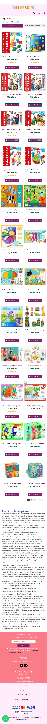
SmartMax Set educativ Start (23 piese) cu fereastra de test (12, 94)
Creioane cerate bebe (12, 250)
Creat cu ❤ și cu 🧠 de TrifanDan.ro (18, 718)
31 (39, 500)
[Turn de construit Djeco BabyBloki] (35, 354)
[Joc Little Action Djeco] (35, 196)
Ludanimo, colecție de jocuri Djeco (12, 330)
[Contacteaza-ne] (34, 13)
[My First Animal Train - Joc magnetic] (35, 156)
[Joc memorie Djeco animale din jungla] (12, 196)
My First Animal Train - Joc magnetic (35, 170)
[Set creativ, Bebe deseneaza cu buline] (35, 276)
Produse (22, 686)
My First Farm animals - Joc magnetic (12, 170)
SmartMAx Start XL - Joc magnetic (12, 129)
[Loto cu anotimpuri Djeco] (35, 470)
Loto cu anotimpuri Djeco (35, 484)
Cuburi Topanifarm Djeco (12, 366)
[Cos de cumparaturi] (39, 13)
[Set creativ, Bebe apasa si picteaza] (12, 276)
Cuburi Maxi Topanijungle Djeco (35, 330)
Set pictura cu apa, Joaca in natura (35, 406)
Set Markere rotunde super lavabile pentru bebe (35, 250)
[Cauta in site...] (44, 13)
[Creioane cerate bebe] (12, 236)
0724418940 (25, 678)
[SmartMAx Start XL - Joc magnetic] (12, 118)
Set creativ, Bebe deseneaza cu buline (35, 290)
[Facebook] (21, 665)
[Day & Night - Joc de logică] (35, 43)
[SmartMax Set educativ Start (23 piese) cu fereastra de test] (12, 82)
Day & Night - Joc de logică (35, 57)
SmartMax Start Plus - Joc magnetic (35, 94)
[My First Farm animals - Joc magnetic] (12, 156)
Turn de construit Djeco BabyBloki (35, 366)
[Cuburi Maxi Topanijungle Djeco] (35, 316)
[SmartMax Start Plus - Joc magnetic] (35, 82)
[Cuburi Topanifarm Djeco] (12, 354)
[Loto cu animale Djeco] (12, 470)
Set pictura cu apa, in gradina (12, 444)
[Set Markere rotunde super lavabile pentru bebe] (35, 236)
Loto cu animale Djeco (12, 484)
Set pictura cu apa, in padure (12, 406)
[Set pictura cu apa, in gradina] (12, 431)
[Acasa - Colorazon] (23, 7)
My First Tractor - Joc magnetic (35, 129)
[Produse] (3, 13)
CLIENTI (22, 690)
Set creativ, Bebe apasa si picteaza (12, 290)
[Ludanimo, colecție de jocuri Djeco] (12, 316)
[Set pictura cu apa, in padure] (12, 392)
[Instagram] (26, 665)
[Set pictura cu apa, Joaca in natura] (35, 392)
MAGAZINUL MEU (23, 695)
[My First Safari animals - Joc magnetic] (12, 42)
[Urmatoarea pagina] (42, 500)
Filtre (13, 26)
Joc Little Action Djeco (35, 210)
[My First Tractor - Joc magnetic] (35, 118)
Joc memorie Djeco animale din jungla (12, 210)
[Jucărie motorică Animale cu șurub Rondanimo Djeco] (35, 431)
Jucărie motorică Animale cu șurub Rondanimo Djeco (35, 444)
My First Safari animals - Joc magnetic (12, 57)
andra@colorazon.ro (24, 681)
